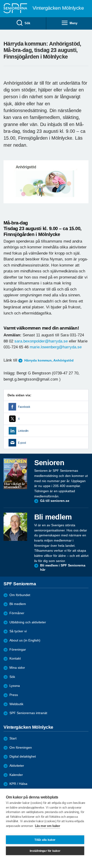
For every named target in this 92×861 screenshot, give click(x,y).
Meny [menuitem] (73, 23)
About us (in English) (24, 640)
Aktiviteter (16, 765)
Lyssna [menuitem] (14, 686)
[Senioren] (15, 473)
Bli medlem (17, 604)
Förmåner (16, 613)
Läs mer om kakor (47, 826)
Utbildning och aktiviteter (27, 622)
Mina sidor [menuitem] (17, 667)
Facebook (24, 406)
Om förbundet (19, 595)
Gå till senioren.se (54, 501)
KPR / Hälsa (18, 784)
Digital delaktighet (22, 756)
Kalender (16, 775)
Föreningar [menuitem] (17, 649)
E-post (22, 442)
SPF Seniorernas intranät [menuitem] (28, 713)
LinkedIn (23, 430)
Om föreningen (20, 747)
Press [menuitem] (13, 695)
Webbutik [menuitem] (16, 704)
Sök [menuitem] (27, 23)
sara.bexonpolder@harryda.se (41, 341)
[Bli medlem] (15, 527)
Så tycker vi (18, 631)
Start (13, 738)
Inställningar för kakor (45, 851)
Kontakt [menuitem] (15, 658)
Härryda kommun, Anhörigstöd (49, 360)
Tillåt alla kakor (44, 839)
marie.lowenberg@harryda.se (56, 347)
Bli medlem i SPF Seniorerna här (62, 567)
